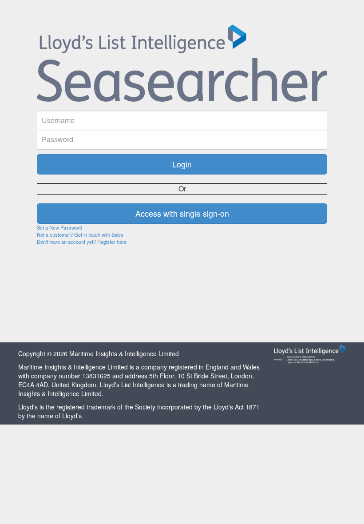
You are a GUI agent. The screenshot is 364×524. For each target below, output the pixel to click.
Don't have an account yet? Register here (82, 241)
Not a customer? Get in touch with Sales (80, 234)
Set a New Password (59, 227)
